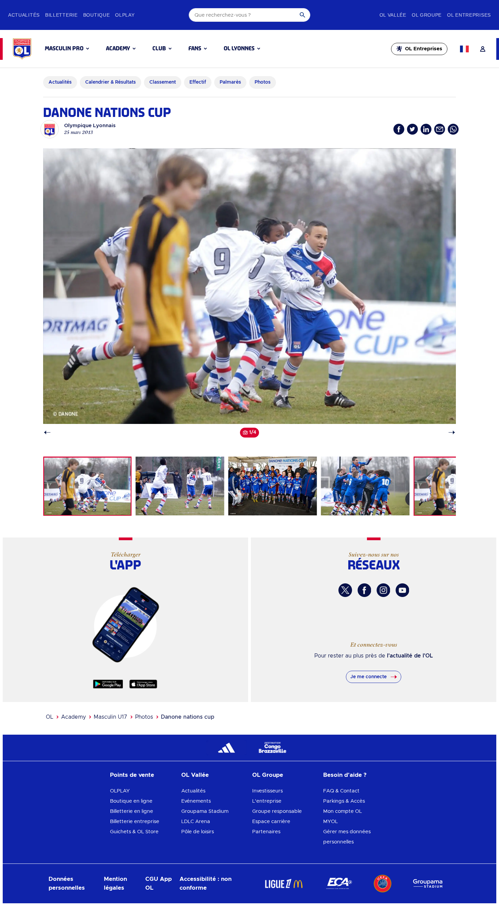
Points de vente (132, 775)
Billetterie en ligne (131, 811)
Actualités (193, 790)
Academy (73, 717)
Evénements (196, 801)
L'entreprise (266, 801)
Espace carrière (271, 821)
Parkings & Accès (344, 801)
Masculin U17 (110, 717)
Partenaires (266, 831)
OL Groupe (267, 775)
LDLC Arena (195, 821)
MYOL (330, 821)
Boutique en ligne (131, 801)
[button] (67, 49)
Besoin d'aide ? (345, 775)
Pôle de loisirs (197, 831)
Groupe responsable (277, 811)
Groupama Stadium (204, 811)
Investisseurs (267, 790)
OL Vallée (195, 775)
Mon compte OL (342, 811)
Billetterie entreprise (134, 821)
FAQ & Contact (341, 790)
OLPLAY (120, 790)
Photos (144, 717)
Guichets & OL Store (134, 831)
